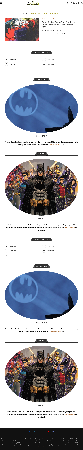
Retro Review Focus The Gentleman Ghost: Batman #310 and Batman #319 (59, 24)
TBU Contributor (49, 30)
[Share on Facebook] (57, 34)
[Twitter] (69, 3)
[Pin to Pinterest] (62, 34)
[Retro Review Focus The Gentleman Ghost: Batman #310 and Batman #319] (22, 29)
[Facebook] (67, 3)
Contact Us (41, 447)
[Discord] (78, 3)
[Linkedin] (74, 3)
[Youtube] (76, 3)
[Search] (82, 3)
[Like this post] (55, 34)
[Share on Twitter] (60, 34)
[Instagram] (71, 3)
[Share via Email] (64, 34)
